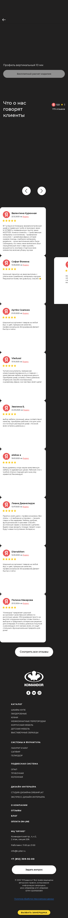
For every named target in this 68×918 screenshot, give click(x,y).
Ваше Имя (10, 80)
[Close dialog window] (63, 4)
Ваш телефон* (12, 96)
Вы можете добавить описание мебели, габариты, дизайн (30, 53)
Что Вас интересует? (17, 35)
